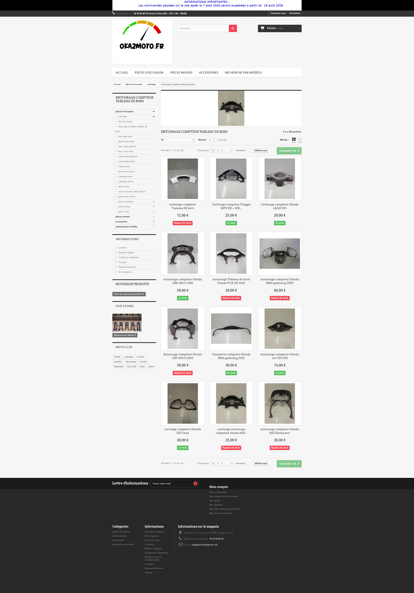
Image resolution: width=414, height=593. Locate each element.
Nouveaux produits (132, 284)
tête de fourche (125, 121)
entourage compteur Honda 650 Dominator (280, 431)
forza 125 (131, 366)
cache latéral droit (126, 161)
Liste (300, 142)
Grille (294, 142)
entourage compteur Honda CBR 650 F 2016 (182, 281)
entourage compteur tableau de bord (131, 129)
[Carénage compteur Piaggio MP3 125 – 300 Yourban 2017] (231, 178)
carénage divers (125, 181)
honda (117, 357)
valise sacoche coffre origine (131, 191)
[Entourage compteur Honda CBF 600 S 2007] (183, 328)
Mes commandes (217, 492)
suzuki (143, 361)
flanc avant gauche (127, 146)
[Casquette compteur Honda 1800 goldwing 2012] (231, 328)
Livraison (122, 247)
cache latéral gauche (128, 156)
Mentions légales (126, 252)
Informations (127, 239)
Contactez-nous (278, 13)
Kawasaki (118, 366)
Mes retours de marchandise (223, 496)
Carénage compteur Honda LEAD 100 (280, 206)
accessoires (208, 72)
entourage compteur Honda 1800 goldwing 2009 (280, 281)
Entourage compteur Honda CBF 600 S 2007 (182, 356)
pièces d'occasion (149, 72)
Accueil (122, 72)
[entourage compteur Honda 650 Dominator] (280, 403)
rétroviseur (130, 361)
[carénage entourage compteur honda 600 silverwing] (231, 403)
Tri (162, 140)
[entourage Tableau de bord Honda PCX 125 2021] (231, 253)
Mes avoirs (214, 500)
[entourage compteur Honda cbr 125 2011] (280, 328)
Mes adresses (216, 505)
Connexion (294, 13)
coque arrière (124, 166)
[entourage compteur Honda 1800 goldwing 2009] (280, 253)
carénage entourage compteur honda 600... (231, 431)
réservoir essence (126, 171)
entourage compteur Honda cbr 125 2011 (280, 356)
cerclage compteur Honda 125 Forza (183, 431)
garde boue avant (126, 141)
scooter (140, 357)
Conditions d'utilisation (128, 257)
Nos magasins (125, 272)
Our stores (125, 306)
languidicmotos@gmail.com (205, 545)
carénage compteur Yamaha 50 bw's (182, 206)
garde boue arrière (126, 196)
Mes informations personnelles (224, 509)
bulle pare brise (125, 136)
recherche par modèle (243, 72)
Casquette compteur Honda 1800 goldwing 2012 (231, 356)
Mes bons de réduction (220, 513)
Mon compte (218, 487)
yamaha (118, 361)
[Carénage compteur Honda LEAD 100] (280, 178)
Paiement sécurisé (127, 267)
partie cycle (123, 211)
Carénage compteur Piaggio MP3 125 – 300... (231, 206)
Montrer (202, 140)
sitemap (149, 572)
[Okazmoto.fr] (142, 41)
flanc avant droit (125, 151)
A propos (122, 262)
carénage (122, 116)
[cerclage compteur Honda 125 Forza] (183, 403)
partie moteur (124, 206)
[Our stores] (134, 323)
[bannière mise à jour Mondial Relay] (207, 5)
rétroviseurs (123, 186)
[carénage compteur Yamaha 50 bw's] (183, 178)
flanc (142, 366)
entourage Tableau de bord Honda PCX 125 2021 (231, 281)
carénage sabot (125, 176)
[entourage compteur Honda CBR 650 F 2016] (183, 253)
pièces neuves (181, 72)
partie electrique (125, 201)
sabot (151, 366)
